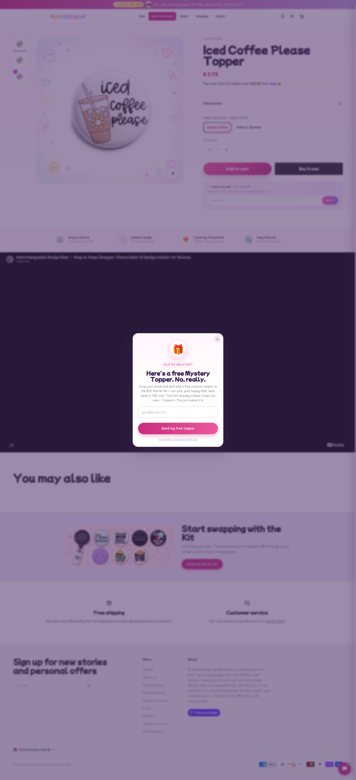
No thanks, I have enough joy (178, 439)
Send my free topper (178, 428)
